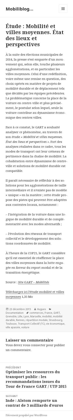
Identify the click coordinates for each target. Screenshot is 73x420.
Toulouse (11, 323)
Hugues (41, 309)
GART (57, 312)
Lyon (26, 316)
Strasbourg (55, 320)
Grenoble (11, 316)
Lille (20, 316)
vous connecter (34, 345)
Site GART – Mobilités (33, 282)
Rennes (20, 320)
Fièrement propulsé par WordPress (26, 415)
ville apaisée (13, 327)
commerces (36, 312)
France (48, 312)
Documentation (15, 312)
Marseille (35, 316)
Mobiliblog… (19, 9)
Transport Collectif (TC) (31, 323)
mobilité (47, 316)
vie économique (55, 323)
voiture (25, 327)
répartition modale (37, 320)
